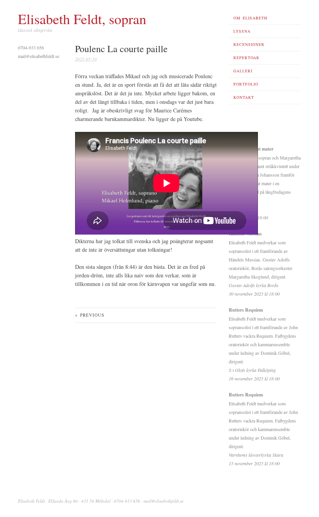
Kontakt (243, 97)
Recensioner (249, 44)
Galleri (242, 71)
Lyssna (242, 31)
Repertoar (246, 57)
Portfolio (245, 84)
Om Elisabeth (250, 18)
